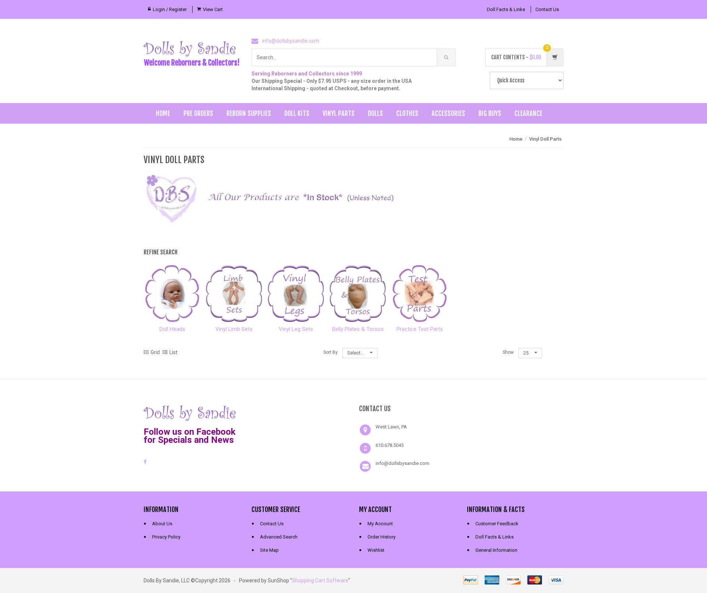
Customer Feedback (496, 523)
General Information (496, 550)
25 (526, 353)
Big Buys (489, 113)
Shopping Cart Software (320, 580)
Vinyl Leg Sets (296, 329)
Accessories (448, 113)
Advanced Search (279, 537)
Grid (155, 352)
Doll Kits (296, 113)
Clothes (407, 113)
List (173, 352)
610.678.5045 (390, 445)
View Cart (213, 9)
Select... (356, 353)
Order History (381, 537)
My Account (380, 523)
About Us (162, 523)
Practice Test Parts (420, 329)
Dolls (375, 113)
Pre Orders (198, 113)
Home (163, 113)
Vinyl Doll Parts (545, 139)
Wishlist (375, 550)
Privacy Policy (166, 537)
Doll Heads (172, 329)
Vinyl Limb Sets (234, 329)
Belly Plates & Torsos (358, 329)
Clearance (528, 113)
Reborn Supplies (248, 113)
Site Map (269, 550)
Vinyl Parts (339, 113)
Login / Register (170, 9)
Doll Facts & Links (506, 9)
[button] (299, 412)
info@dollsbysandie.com (290, 41)
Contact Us (547, 9)
